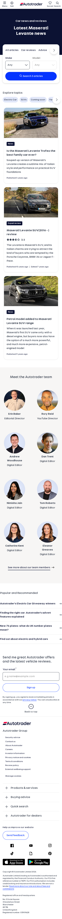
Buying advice (20, 797)
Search (57, 6)
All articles (12, 50)
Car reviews (28, 50)
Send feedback (16, 835)
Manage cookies (13, 776)
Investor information (15, 753)
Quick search (19, 806)
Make (8, 58)
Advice (42, 50)
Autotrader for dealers (26, 815)
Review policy (12, 765)
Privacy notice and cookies (18, 758)
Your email (9, 669)
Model (36, 58)
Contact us (10, 742)
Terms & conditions (14, 761)
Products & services (24, 788)
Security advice (12, 738)
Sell (12, 6)
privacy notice (30, 700)
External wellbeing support (18, 769)
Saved (50, 6)
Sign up (31, 687)
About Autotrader (13, 746)
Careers (9, 750)
